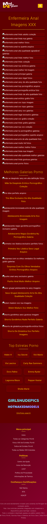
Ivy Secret (22, 354)
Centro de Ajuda (23, 462)
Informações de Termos (23, 476)
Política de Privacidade (23, 473)
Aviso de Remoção (23, 465)
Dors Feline (12, 372)
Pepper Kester (35, 380)
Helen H (8, 354)
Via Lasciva (10, 363)
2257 (24, 469)
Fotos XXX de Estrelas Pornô (23, 443)
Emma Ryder (34, 372)
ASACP (23, 495)
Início (24, 435)
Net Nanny (24, 488)
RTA (23, 492)
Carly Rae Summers (32, 363)
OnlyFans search (23, 413)
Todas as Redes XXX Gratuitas (23, 450)
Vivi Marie (38, 354)
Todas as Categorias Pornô (23, 439)
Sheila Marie (23, 389)
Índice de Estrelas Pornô (23, 446)
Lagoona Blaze (12, 380)
